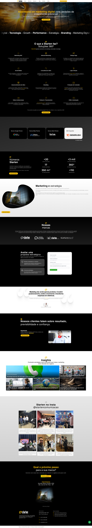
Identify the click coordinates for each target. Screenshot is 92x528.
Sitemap (45, 526)
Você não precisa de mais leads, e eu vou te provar (18, 388)
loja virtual (24, 88)
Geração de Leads (9, 374)
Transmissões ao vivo (41, 102)
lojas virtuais (72, 73)
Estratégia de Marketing (64, 373)
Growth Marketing (14, 374)
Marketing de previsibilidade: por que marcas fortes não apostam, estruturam (72, 388)
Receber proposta (45, 476)
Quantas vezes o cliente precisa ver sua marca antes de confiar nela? (72, 376)
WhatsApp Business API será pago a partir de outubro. (21, 376)
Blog (34, 385)
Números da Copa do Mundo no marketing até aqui (45, 388)
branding (46, 297)
